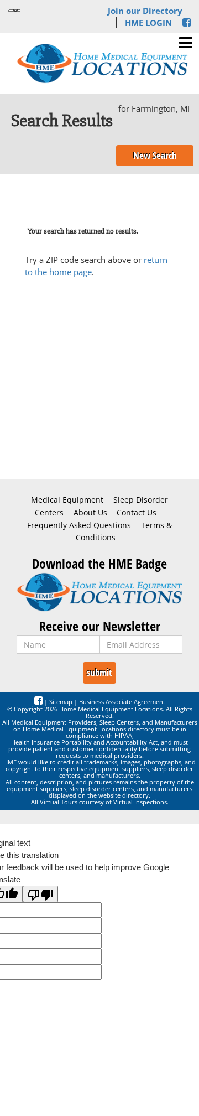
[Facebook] (186, 22)
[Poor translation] (40, 894)
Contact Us (136, 513)
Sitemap (60, 702)
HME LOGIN (148, 22)
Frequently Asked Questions (79, 525)
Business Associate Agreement (122, 702)
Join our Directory (145, 10)
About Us (90, 513)
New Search (155, 155)
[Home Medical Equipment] (99, 592)
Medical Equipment (67, 500)
